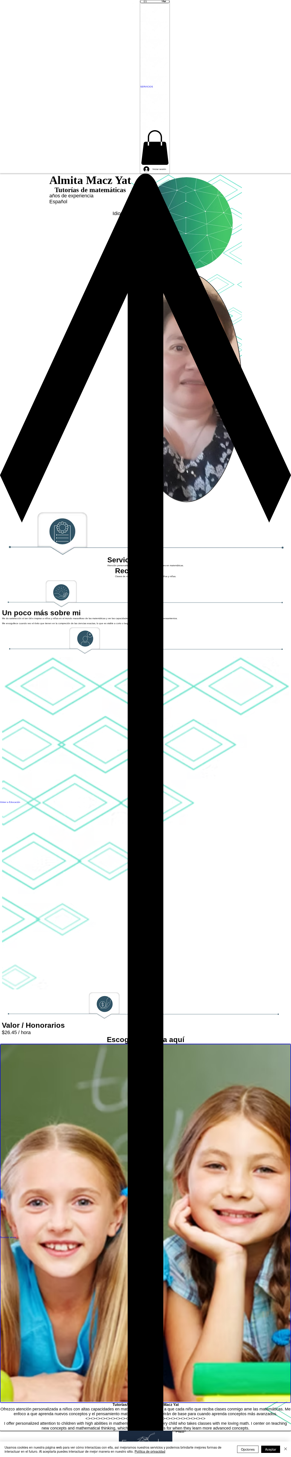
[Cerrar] (285, 1449)
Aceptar (270, 1449)
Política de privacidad (150, 1451)
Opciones (248, 1449)
